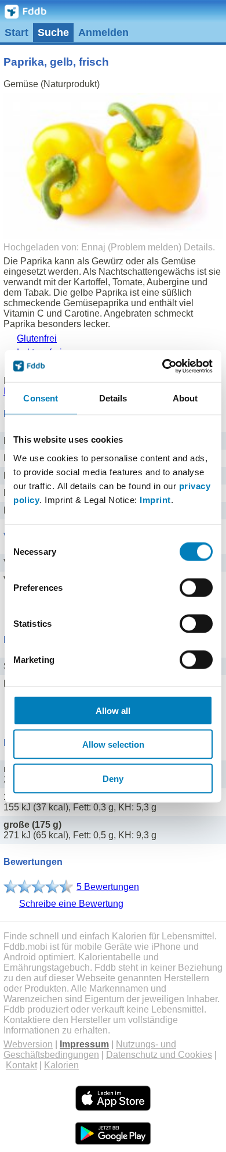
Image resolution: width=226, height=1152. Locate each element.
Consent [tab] (40, 398)
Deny (113, 778)
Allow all (113, 710)
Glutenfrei (37, 338)
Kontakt (21, 1065)
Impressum (84, 1044)
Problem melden (144, 247)
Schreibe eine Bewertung (71, 904)
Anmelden (103, 32)
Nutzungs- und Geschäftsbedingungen (89, 1049)
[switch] (196, 587)
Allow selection (113, 744)
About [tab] (185, 398)
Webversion (28, 1044)
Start (16, 32)
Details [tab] (113, 398)
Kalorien (61, 1065)
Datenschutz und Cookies (159, 1055)
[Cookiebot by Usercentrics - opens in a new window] (162, 366)
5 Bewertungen (107, 887)
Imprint (155, 499)
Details (198, 247)
